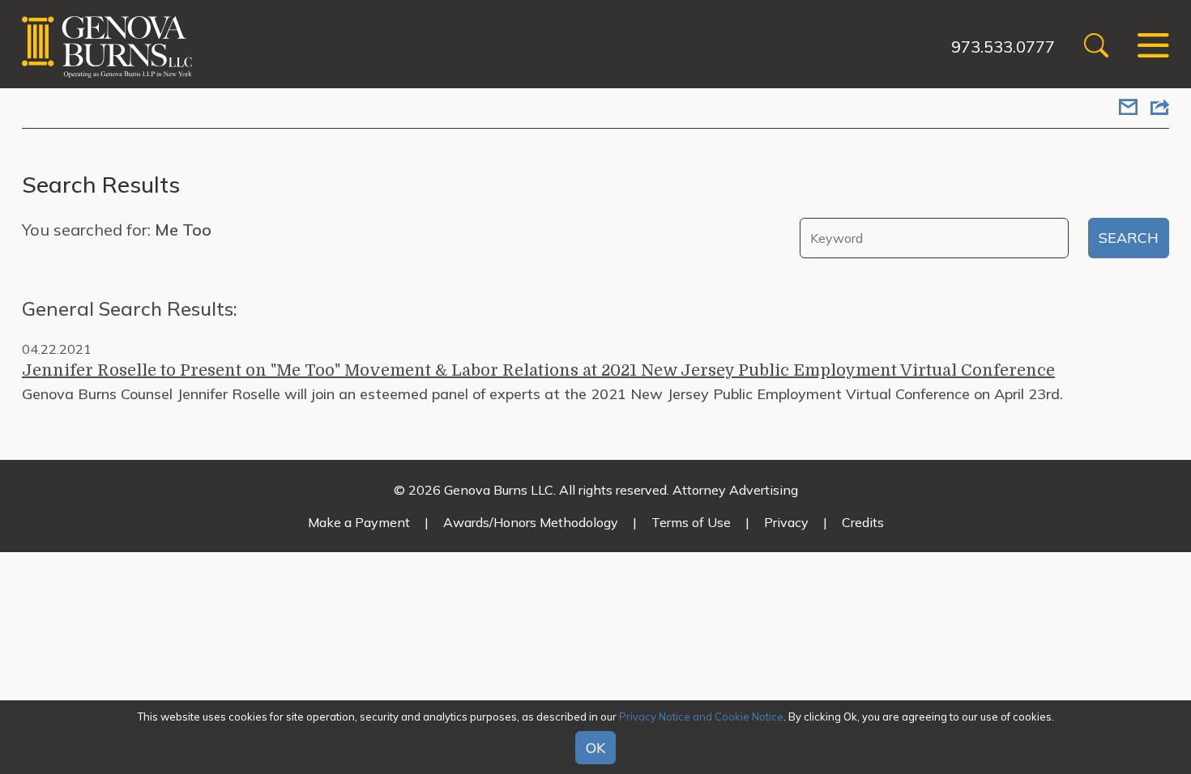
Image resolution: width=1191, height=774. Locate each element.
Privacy (786, 522)
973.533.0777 (1003, 46)
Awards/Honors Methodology (530, 522)
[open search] (1096, 47)
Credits (863, 522)
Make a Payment (359, 522)
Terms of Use (691, 522)
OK (595, 748)
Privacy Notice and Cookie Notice (701, 716)
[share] (1159, 108)
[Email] (1128, 108)
